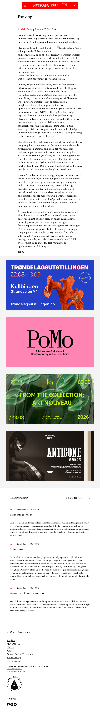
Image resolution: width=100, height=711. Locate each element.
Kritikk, (22, 29)
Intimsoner (16, 549)
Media (10, 647)
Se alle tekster (74, 498)
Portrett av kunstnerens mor (27, 593)
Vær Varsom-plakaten (16, 671)
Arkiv (9, 651)
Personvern (13, 661)
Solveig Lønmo (35, 29)
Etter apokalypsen (21, 514)
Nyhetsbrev (13, 644)
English (11, 640)
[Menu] (25, 6)
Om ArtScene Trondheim (20, 654)
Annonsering (14, 657)
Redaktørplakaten (14, 669)
